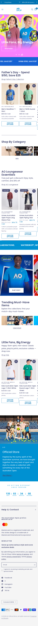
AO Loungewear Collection (7, 212)
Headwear (17, 328)
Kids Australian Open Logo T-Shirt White (10, 387)
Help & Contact (10, 509)
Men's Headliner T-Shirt (9, 110)
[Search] (32, 9)
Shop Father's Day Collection (13, 79)
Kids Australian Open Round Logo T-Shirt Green (27, 388)
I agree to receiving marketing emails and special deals (18, 570)
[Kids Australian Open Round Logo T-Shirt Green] (28, 369)
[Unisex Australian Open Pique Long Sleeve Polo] (10, 199)
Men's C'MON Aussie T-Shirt (27, 110)
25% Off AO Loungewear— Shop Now (23, 2)
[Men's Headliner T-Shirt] (10, 94)
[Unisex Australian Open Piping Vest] (28, 199)
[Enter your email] (34, 564)
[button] (9, 48)
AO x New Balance (8, 106)
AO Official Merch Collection (8, 382)
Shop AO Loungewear (10, 184)
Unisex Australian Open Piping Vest (26, 216)
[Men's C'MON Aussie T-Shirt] (28, 94)
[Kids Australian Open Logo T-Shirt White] (10, 369)
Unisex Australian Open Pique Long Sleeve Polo (8, 217)
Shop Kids (5, 355)
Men (17, 158)
